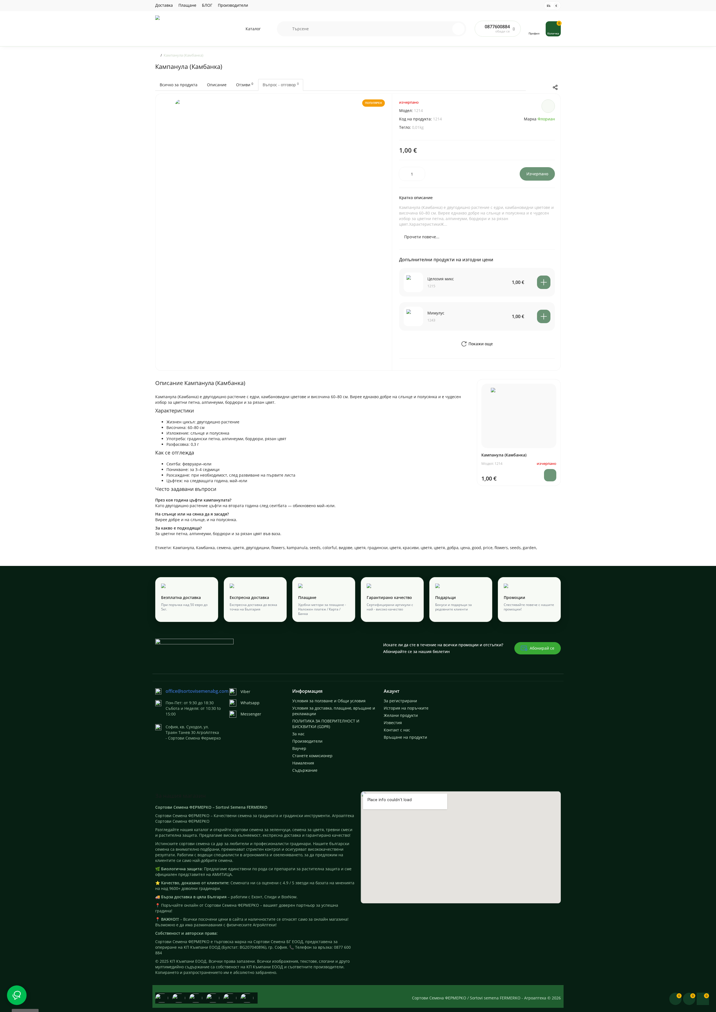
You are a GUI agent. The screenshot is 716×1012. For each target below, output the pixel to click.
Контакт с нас (397, 730)
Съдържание (304, 770)
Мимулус (435, 313)
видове (345, 547)
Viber (245, 691)
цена (465, 547)
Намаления (303, 763)
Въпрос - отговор (281, 84)
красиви (411, 547)
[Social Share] (555, 87)
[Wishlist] (548, 106)
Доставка (164, 5)
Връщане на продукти (405, 737)
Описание (217, 84)
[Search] (446, 29)
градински (378, 547)
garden (529, 547)
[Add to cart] (543, 282)
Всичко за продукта (178, 84)
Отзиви (244, 84)
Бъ (548, 6)
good (476, 547)
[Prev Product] (532, 87)
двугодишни (257, 547)
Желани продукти (401, 715)
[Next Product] (543, 87)
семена (224, 547)
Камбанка (205, 547)
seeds (315, 547)
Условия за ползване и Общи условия (329, 700)
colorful (329, 547)
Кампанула (183, 547)
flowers (278, 547)
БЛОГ (207, 5)
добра (452, 547)
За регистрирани (400, 700)
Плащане (187, 5)
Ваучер (299, 748)
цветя (238, 547)
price (488, 547)
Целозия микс (440, 278)
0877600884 (497, 26)
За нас (298, 733)
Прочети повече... (421, 236)
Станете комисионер (312, 755)
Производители (233, 5)
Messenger (251, 714)
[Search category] (285, 29)
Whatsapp (250, 702)
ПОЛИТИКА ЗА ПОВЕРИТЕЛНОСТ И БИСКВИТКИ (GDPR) (325, 723)
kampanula (297, 547)
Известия (393, 722)
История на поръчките (406, 708)
